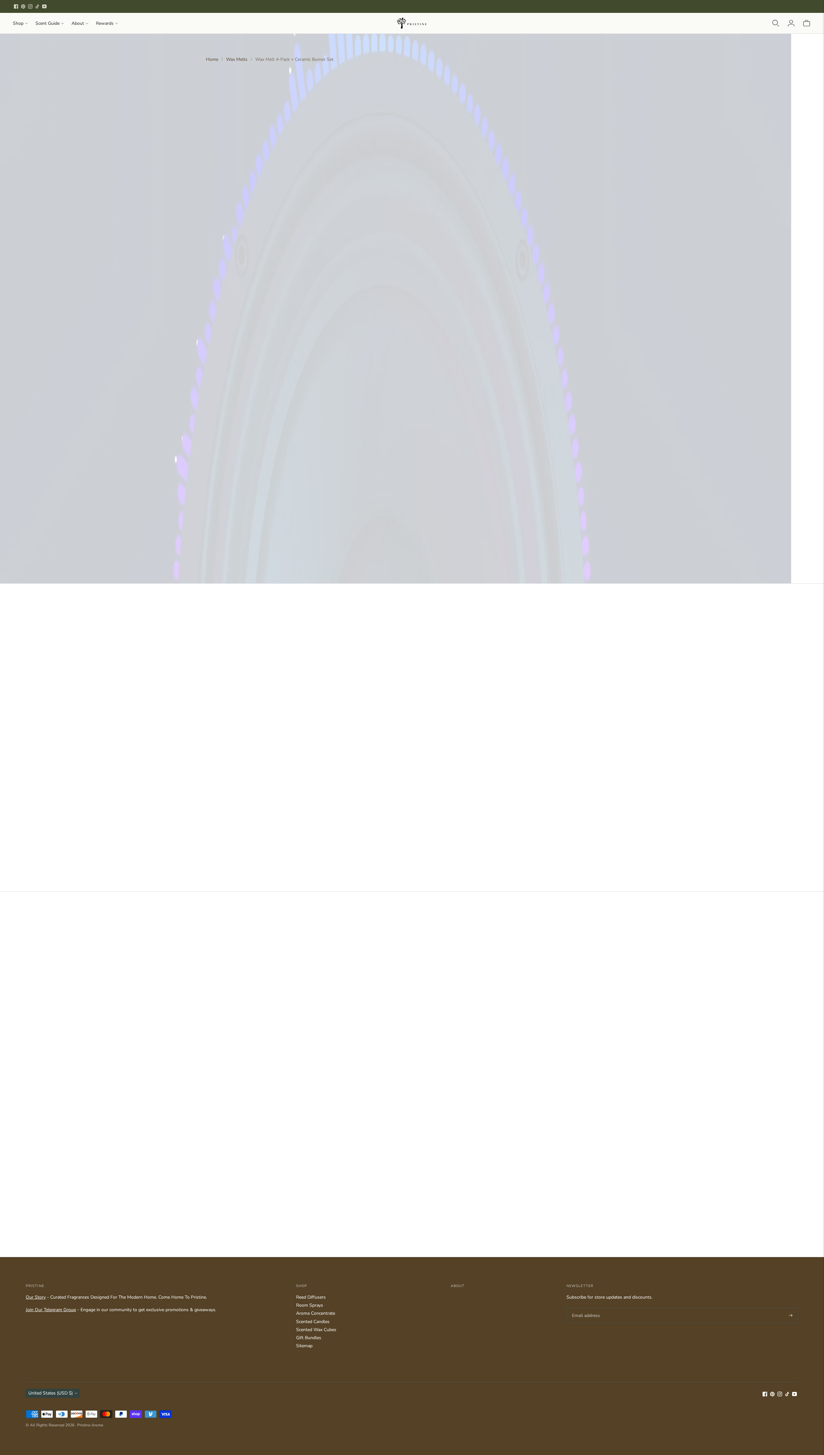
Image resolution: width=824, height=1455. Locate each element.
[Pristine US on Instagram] (30, 6)
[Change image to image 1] (219, 85)
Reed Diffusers (311, 1297)
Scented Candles (313, 1322)
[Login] (791, 23)
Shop (18, 23)
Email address (585, 1307)
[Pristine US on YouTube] (44, 6)
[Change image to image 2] (219, 115)
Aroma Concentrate (315, 1313)
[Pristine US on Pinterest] (23, 6)
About (77, 23)
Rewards (105, 23)
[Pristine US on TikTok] (37, 6)
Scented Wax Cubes (316, 1330)
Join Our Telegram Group (51, 1310)
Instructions (500, 536)
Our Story (36, 1297)
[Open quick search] (775, 23)
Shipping (532, 202)
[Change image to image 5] (219, 205)
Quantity (497, 118)
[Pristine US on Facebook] (16, 6)
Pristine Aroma (90, 1425)
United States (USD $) (50, 1393)
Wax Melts (237, 59)
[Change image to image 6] (219, 235)
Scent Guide (47, 23)
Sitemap (304, 1346)
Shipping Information (512, 504)
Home (212, 59)
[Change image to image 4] (219, 175)
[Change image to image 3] (219, 145)
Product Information (510, 522)
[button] (552, 174)
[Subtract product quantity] (517, 132)
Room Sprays (309, 1305)
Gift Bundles (308, 1338)
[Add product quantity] (494, 132)
